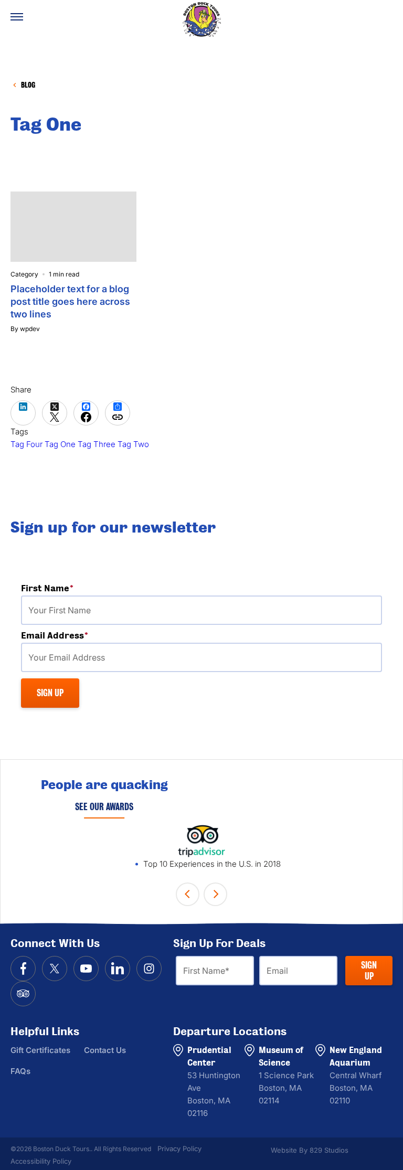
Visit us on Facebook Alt (23, 968)
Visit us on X (54, 968)
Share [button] (117, 413)
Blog (28, 85)
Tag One (60, 444)
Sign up (50, 692)
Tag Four (26, 444)
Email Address (81, 636)
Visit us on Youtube (86, 968)
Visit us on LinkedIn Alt (117, 968)
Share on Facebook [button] (86, 413)
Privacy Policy (179, 1148)
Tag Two (133, 444)
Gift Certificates (40, 1050)
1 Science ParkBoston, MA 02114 (286, 1087)
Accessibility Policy (40, 1161)
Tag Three (96, 444)
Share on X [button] (54, 413)
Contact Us (105, 1050)
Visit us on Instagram (149, 968)
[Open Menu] (17, 17)
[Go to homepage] (201, 19)
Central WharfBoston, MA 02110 (356, 1087)
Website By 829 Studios (309, 1150)
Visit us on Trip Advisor (23, 993)
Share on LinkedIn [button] (23, 413)
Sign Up (369, 971)
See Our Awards (104, 806)
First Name (73, 588)
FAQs (20, 1071)
